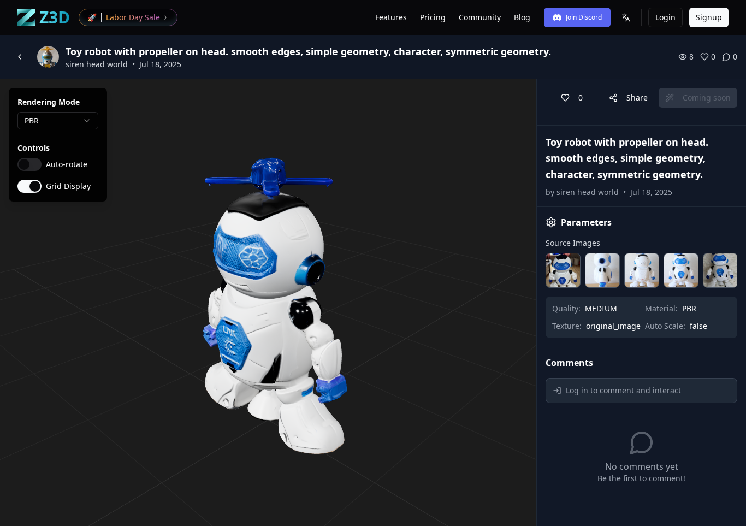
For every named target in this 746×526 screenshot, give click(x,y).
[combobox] (57, 120)
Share (637, 97)
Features (391, 17)
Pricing (433, 17)
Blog (522, 17)
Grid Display (68, 186)
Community (480, 17)
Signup (709, 17)
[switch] (29, 164)
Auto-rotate (66, 164)
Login (665, 17)
